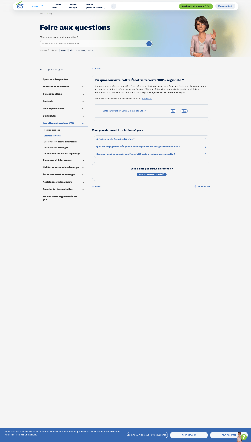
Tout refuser (189, 435)
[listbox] (77, 51)
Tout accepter (229, 435)
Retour (98, 69)
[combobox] (96, 43)
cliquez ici (147, 98)
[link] (50, 13)
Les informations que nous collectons (147, 435)
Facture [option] (63, 50)
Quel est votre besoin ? (194, 6)
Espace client (225, 6)
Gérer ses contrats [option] (77, 50)
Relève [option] (90, 50)
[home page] (20, 6)
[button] (57, 6)
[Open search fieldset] (113, 6)
